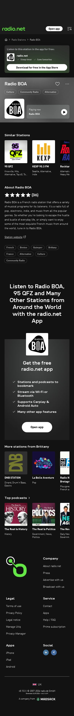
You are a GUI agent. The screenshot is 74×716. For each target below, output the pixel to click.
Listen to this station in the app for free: (30, 49)
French (10, 248)
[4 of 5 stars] (23, 195)
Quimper (37, 248)
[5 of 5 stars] (28, 195)
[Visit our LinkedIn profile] (45, 652)
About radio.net (52, 566)
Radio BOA (34, 114)
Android (10, 666)
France (10, 254)
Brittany (52, 248)
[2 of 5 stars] (12, 195)
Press (46, 573)
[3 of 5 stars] (17, 195)
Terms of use (13, 606)
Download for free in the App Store (37, 67)
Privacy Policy (14, 613)
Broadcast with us (53, 587)
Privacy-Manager (16, 633)
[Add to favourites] (57, 84)
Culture (10, 92)
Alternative (50, 92)
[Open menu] (69, 28)
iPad (8, 660)
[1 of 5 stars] (7, 195)
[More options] (67, 84)
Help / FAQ (49, 620)
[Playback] (64, 112)
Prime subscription (54, 627)
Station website (13, 237)
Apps (46, 613)
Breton (23, 248)
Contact (47, 606)
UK (39, 684)
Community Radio (29, 92)
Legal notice (13, 620)
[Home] (6, 39)
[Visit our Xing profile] (53, 652)
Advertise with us (53, 580)
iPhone (10, 653)
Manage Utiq (13, 627)
